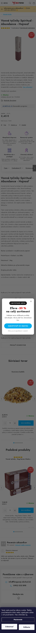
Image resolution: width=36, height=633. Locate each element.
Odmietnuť (9, 626)
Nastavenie (18, 619)
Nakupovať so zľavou (18, 326)
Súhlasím (26, 627)
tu (26, 615)
